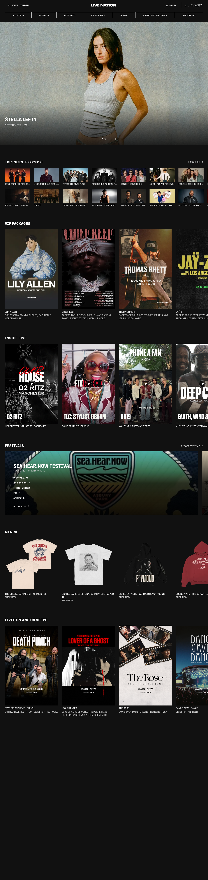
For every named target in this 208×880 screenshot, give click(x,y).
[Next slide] (110, 139)
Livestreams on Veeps (26, 619)
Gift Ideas (69, 15)
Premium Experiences (155, 15)
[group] (17, 176)
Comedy (124, 15)
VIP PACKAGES (98, 15)
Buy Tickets (19, 506)
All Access (18, 15)
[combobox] (108, 162)
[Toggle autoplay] (115, 139)
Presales (44, 15)
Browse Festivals (190, 446)
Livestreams (188, 15)
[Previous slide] (97, 139)
